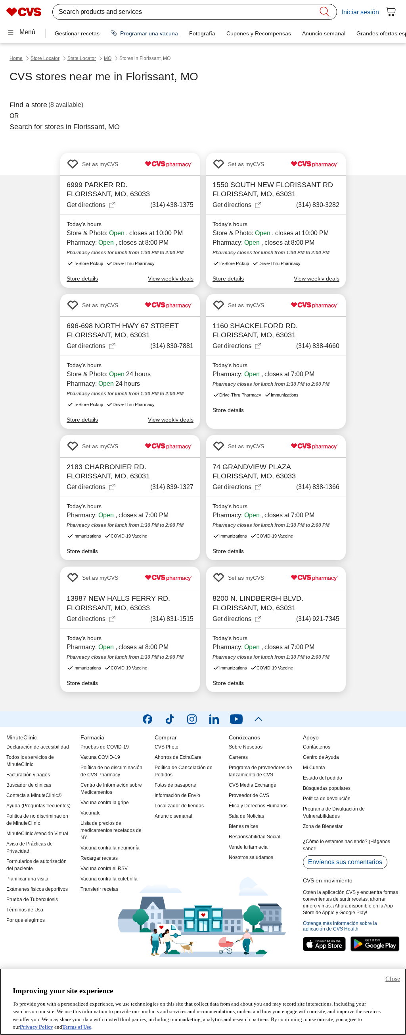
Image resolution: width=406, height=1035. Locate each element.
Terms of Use (76, 1027)
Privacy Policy (36, 1027)
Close (392, 978)
